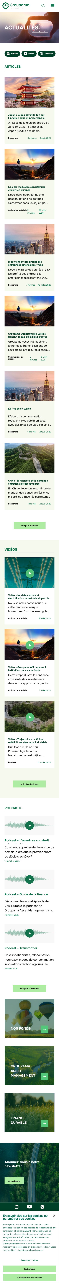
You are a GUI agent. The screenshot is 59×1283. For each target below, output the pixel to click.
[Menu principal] (52, 5)
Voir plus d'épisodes (29, 988)
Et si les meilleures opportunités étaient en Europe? (26, 188)
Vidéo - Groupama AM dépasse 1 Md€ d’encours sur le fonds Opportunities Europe (27, 670)
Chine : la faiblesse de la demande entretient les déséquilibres (28, 482)
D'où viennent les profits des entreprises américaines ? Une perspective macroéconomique (26, 264)
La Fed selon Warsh (19, 408)
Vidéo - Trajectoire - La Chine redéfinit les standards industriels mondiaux (27, 742)
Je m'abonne (14, 1181)
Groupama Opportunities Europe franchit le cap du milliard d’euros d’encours (27, 336)
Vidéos (31, 53)
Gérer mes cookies (29, 1260)
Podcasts (49, 53)
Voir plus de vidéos (29, 784)
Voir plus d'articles (29, 525)
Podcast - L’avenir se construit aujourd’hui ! (27, 842)
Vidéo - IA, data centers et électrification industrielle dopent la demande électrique (28, 598)
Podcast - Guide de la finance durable (26, 896)
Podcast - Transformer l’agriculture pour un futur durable (29, 949)
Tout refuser (29, 1269)
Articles (14, 53)
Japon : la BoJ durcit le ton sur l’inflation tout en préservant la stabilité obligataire (26, 117)
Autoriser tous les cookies (29, 1277)
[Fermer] (54, 1215)
